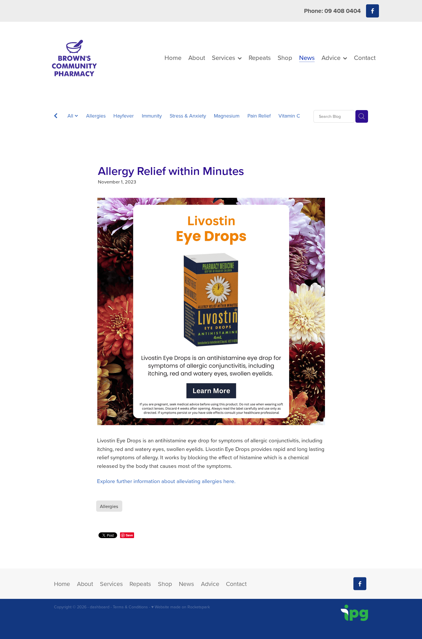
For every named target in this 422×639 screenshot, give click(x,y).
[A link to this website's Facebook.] (372, 10)
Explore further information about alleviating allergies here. (166, 481)
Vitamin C (289, 115)
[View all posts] (55, 117)
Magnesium (226, 115)
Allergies (96, 115)
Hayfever (123, 115)
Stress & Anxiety (188, 115)
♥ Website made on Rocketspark (180, 607)
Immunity (152, 115)
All (71, 115)
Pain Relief (259, 115)
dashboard (99, 607)
